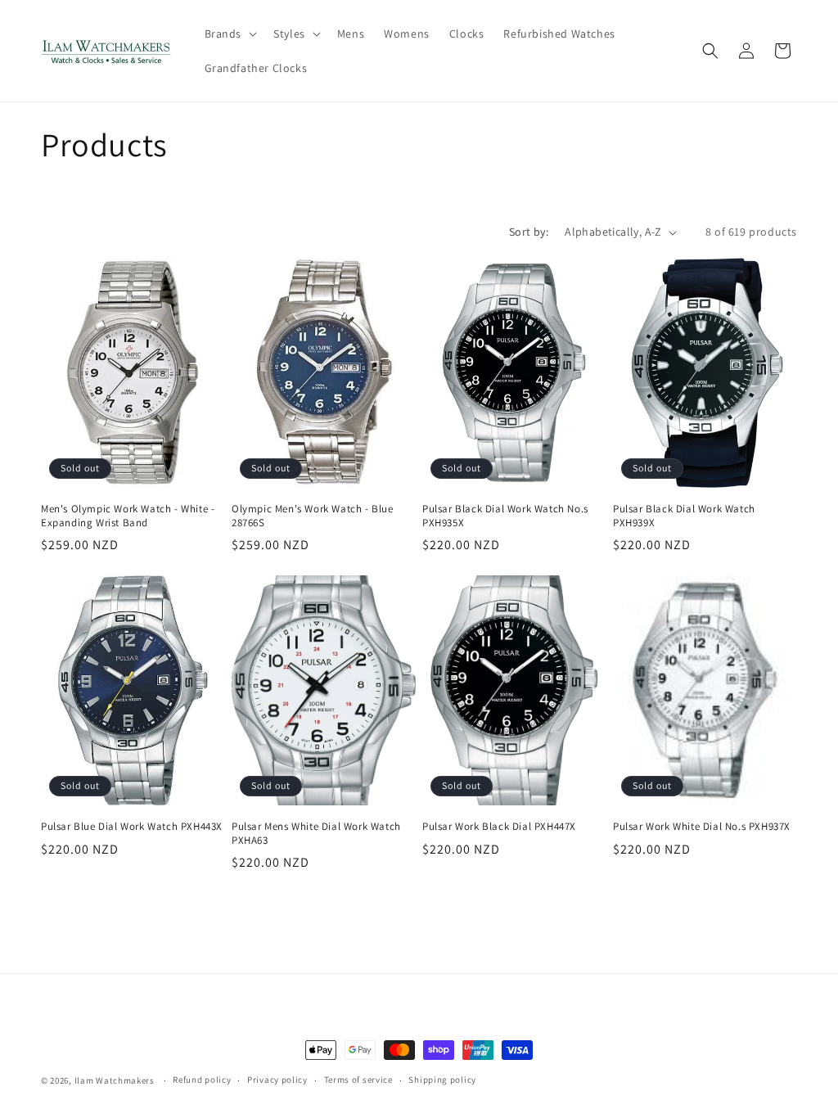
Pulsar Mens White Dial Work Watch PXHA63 (316, 833)
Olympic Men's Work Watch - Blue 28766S (313, 516)
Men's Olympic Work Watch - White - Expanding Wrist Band (127, 516)
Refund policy (202, 1079)
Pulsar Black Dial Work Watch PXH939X (684, 516)
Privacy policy (277, 1079)
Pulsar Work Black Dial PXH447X (499, 826)
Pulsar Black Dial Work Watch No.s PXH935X (505, 516)
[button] (229, 33)
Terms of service (358, 1079)
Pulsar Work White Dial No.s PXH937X (702, 826)
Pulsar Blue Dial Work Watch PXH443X (132, 826)
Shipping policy (442, 1079)
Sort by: (528, 231)
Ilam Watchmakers (114, 1080)
